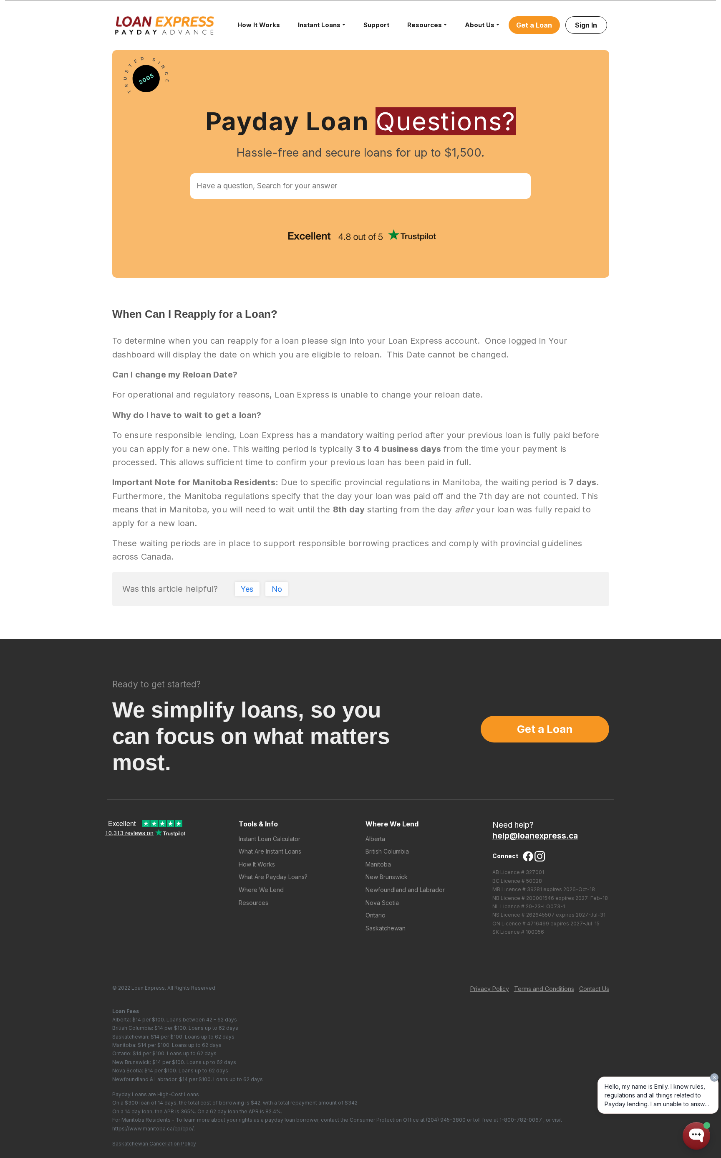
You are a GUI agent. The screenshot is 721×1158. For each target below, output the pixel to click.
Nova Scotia (382, 902)
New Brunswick (387, 876)
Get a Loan (534, 25)
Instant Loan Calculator (269, 838)
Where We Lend (261, 889)
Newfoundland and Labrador (405, 889)
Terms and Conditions (544, 988)
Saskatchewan (386, 928)
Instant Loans (319, 25)
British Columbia (387, 851)
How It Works (258, 25)
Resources (424, 25)
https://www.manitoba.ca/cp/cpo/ (153, 1128)
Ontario (376, 915)
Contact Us (594, 988)
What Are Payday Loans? (273, 876)
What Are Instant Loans (270, 851)
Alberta (375, 838)
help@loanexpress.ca (535, 836)
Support (376, 25)
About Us (479, 25)
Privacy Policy (489, 988)
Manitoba (378, 864)
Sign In (586, 25)
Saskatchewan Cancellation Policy (154, 1143)
